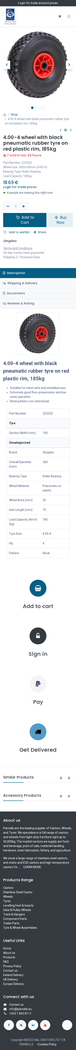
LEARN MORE (32, 867)
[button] (6, 65)
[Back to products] (65, 130)
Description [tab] (15, 273)
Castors (8, 887)
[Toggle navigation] (69, 16)
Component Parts (15, 918)
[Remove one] (8, 206)
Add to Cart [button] (27, 220)
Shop (14, 114)
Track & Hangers (14, 914)
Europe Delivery (13, 984)
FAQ (6, 961)
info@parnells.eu (20, 1009)
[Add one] (24, 206)
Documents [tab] (15, 293)
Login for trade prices (20, 187)
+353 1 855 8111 (20, 1013)
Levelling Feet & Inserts (18, 905)
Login (21, 3)
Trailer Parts (11, 923)
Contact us (10, 970)
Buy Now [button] (62, 220)
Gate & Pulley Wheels (17, 910)
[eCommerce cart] (59, 16)
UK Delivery (10, 979)
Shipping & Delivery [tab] (22, 283)
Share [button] (42, 232)
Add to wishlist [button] (19, 232)
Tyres (7, 901)
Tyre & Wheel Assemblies (20, 927)
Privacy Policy (12, 966)
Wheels (8, 896)
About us (9, 953)
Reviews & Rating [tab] (20, 303)
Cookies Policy (47, 1044)
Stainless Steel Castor (18, 892)
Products (9, 957)
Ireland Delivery (13, 975)
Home (7, 948)
